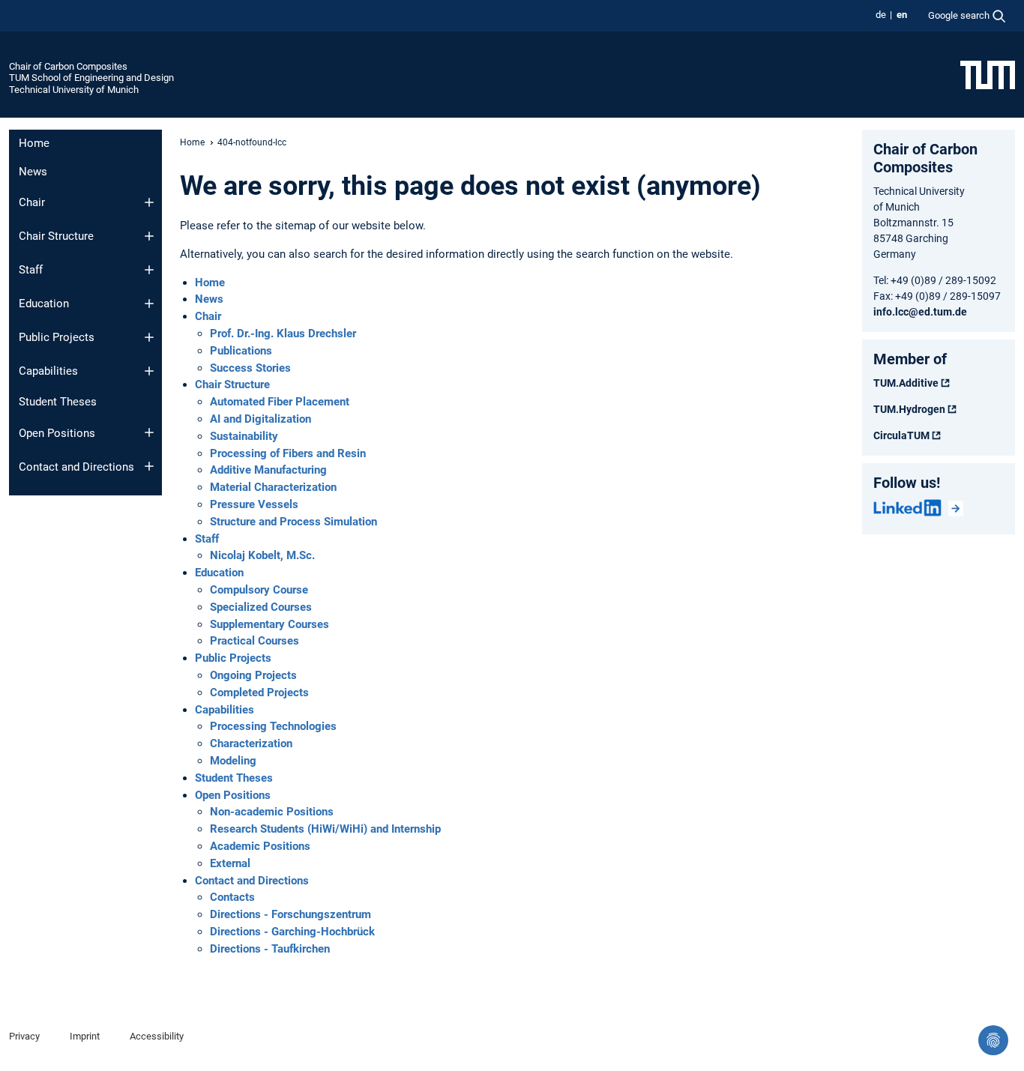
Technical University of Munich (74, 89)
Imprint (85, 1036)
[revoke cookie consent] (993, 1040)
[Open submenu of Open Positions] (149, 432)
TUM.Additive (906, 383)
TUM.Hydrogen (909, 409)
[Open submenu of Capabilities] (149, 371)
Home (34, 143)
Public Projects (56, 337)
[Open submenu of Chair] (149, 202)
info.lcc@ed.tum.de (920, 312)
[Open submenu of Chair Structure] (149, 236)
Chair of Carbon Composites (68, 66)
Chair (32, 202)
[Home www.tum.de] (987, 74)
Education (44, 303)
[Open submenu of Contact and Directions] (149, 466)
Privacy (24, 1036)
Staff (31, 270)
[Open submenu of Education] (149, 304)
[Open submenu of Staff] (149, 270)
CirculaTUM (901, 435)
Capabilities (48, 371)
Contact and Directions (76, 467)
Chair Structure (56, 236)
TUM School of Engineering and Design (91, 77)
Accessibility (157, 1036)
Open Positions (57, 433)
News (33, 171)
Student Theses (58, 401)
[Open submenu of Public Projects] (149, 337)
